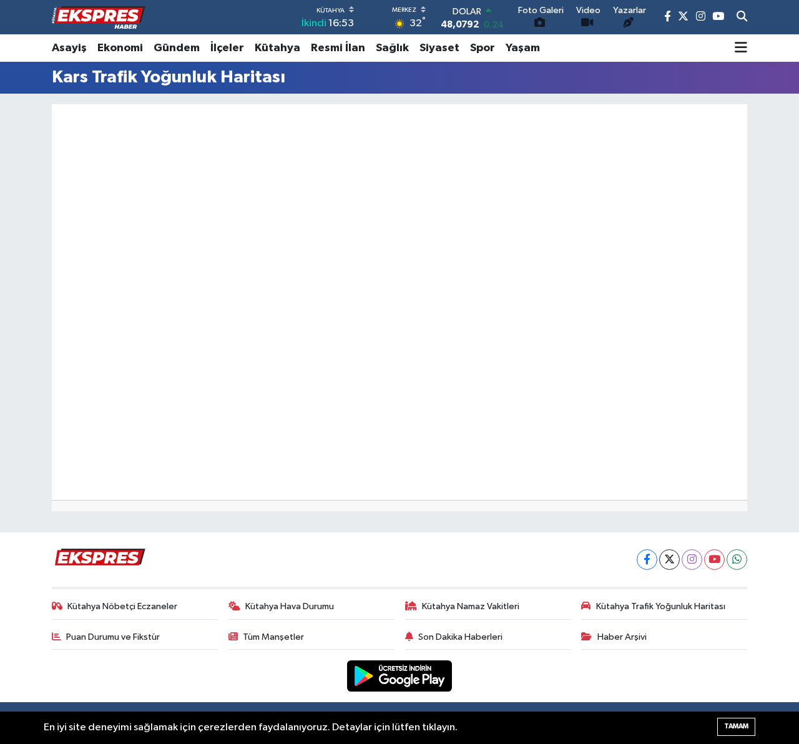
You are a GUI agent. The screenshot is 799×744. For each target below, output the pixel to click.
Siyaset (439, 48)
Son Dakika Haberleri (460, 637)
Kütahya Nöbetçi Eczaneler (122, 606)
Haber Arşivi (622, 637)
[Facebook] (647, 559)
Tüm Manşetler (273, 637)
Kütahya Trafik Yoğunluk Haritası (660, 606)
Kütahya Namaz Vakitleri (470, 606)
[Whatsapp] (737, 559)
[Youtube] (714, 559)
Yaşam (523, 48)
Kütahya (277, 48)
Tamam (736, 726)
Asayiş (69, 48)
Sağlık (392, 48)
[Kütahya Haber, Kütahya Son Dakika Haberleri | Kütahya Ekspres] (98, 17)
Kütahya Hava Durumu (289, 606)
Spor (482, 48)
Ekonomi (120, 48)
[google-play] (400, 675)
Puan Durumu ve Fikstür (113, 637)
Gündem (177, 48)
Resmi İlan (338, 48)
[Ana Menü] (741, 48)
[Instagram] (692, 559)
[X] (669, 559)
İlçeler (227, 48)
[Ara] (742, 17)
